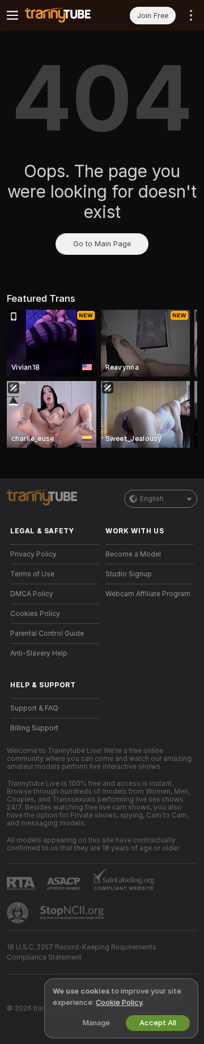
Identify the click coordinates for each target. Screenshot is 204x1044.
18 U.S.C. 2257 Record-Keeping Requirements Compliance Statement (81, 952)
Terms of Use (32, 574)
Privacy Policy (33, 554)
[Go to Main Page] (63, 15)
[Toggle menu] (12, 15)
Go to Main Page (102, 243)
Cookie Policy (119, 1002)
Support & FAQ (34, 708)
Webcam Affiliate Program (147, 594)
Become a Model (133, 554)
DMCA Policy (31, 594)
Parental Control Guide (47, 633)
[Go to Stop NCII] (73, 912)
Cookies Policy (35, 614)
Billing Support (34, 728)
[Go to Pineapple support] (19, 912)
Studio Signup (128, 574)
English (152, 499)
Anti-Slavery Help (38, 653)
